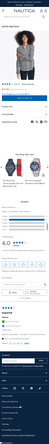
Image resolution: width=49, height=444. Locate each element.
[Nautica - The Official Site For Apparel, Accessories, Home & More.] (24, 10)
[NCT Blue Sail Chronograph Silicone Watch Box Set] (13, 167)
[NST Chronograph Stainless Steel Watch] (35, 167)
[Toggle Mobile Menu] (3, 10)
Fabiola (5, 317)
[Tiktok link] (40, 388)
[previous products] (2, 167)
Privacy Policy (38, 366)
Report (26, 343)
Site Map (5, 424)
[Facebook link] (31, 388)
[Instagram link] (14, 388)
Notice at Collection (10, 402)
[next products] (46, 167)
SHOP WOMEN (28, 5)
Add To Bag (23, 98)
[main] (24, 185)
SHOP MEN (19, 5)
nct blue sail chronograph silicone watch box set (13, 183)
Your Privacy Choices (10, 407)
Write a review (28, 84)
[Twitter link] (23, 388)
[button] (5, 264)
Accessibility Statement (11, 430)
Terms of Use (26, 366)
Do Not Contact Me (10, 413)
